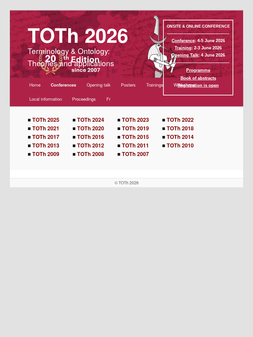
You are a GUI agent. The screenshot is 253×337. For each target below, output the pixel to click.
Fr (108, 99)
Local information (45, 99)
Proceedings (84, 99)
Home (35, 85)
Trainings (154, 85)
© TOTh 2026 (127, 182)
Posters (128, 85)
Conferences (63, 85)
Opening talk (99, 85)
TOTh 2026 (78, 34)
